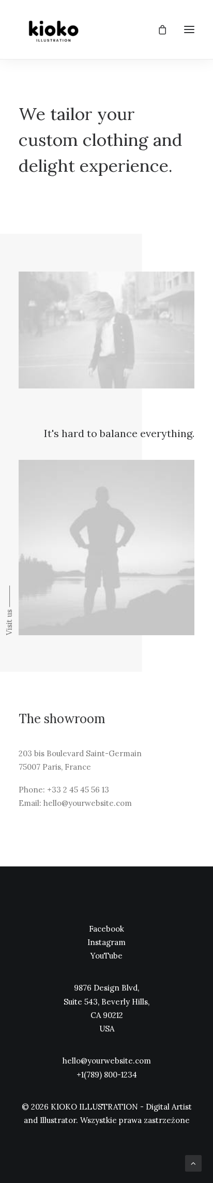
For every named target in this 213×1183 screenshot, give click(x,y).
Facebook (106, 929)
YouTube (106, 956)
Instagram (106, 942)
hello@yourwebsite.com (107, 1061)
